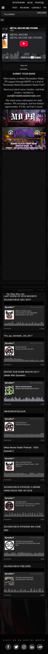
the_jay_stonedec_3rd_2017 (18, 335)
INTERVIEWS (19, 2)
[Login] (42, 2)
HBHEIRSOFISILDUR (14, 411)
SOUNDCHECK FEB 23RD (17, 566)
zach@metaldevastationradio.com (24, 95)
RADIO (38, 2)
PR (44, 7)
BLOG (30, 2)
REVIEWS (24, 7)
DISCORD (41, 12)
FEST (14, 7)
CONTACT (36, 7)
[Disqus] (24, 184)
